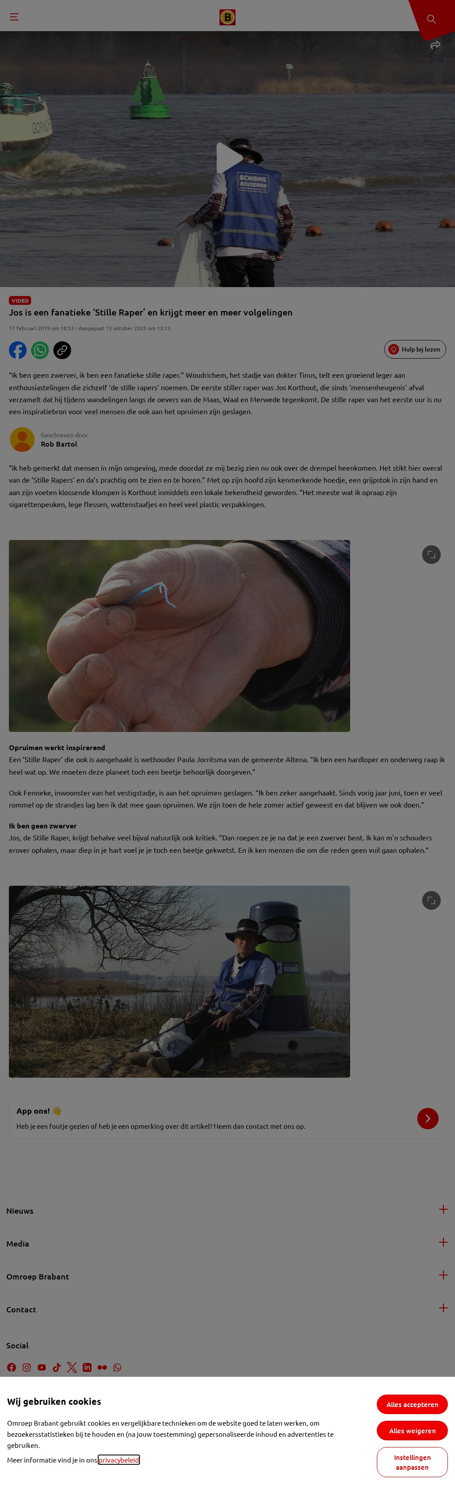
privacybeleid (119, 1459)
